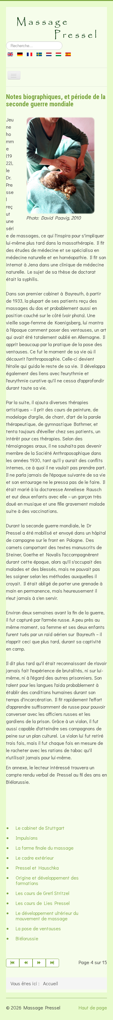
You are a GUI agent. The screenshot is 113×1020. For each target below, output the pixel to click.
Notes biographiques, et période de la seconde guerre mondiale (55, 100)
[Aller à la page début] (12, 963)
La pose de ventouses (38, 928)
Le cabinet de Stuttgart (40, 828)
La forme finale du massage (45, 848)
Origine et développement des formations (47, 880)
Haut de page (93, 1007)
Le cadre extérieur (35, 857)
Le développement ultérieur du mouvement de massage (47, 916)
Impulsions (27, 838)
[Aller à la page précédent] (26, 963)
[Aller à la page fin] (52, 963)
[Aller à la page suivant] (39, 963)
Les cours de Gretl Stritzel (42, 893)
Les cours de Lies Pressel (43, 903)
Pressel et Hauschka (37, 867)
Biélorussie (27, 938)
